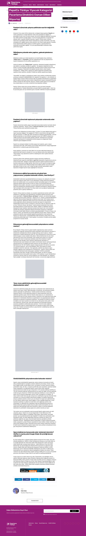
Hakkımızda (31, 523)
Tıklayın (59, 1)
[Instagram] (70, 523)
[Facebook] (62, 32)
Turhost (14, 531)
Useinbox (14, 532)
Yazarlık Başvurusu (43, 523)
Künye (36, 523)
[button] (79, 1)
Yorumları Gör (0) (34, 500)
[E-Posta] (79, 523)
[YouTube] (73, 523)
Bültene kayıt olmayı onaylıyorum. (70, 21)
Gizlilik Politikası (52, 523)
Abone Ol (70, 18)
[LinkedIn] (78, 32)
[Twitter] (68, 523)
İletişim (30, 524)
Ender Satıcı (24, 490)
